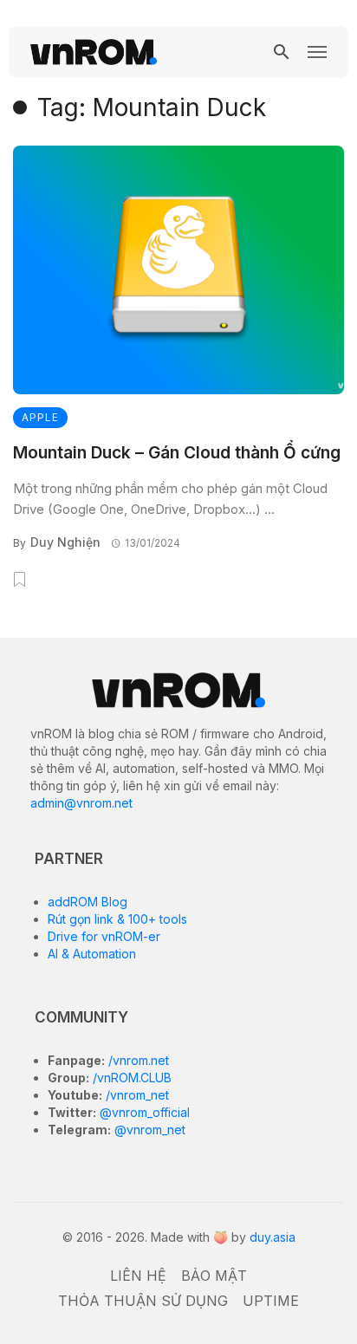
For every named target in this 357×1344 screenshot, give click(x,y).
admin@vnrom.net (81, 802)
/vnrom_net (135, 1095)
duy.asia (272, 1237)
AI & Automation (92, 953)
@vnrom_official (143, 1112)
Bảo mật (214, 1275)
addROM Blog (87, 901)
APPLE (40, 417)
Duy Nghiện (65, 542)
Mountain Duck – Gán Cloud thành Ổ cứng (177, 453)
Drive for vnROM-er (104, 936)
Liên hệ (138, 1275)
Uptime (271, 1300)
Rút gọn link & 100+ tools (117, 919)
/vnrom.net (137, 1060)
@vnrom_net (148, 1129)
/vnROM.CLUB (130, 1077)
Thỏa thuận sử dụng (143, 1300)
